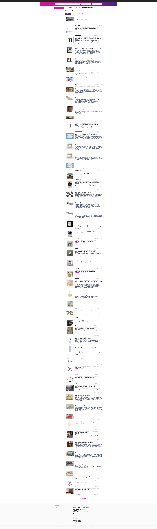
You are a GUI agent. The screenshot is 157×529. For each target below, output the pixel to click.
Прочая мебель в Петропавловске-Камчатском (80, 260)
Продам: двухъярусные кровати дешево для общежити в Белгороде (86, 124)
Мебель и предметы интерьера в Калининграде (88, 133)
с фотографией (81, 13)
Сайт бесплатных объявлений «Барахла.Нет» (69, 526)
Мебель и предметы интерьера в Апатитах (86, 280)
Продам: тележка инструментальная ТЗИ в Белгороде (84, 58)
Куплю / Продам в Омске (77, 76)
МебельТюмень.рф (78, 179)
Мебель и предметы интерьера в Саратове (86, 181)
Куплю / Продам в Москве (78, 230)
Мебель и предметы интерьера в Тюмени (86, 172)
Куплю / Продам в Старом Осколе (78, 394)
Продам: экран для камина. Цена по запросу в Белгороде (84, 328)
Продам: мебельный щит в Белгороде (81, 97)
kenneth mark (77, 268)
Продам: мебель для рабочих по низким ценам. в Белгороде (85, 471)
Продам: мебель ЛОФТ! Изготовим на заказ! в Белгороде (84, 377)
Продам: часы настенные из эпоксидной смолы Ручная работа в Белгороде (87, 182)
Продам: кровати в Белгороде (80, 367)
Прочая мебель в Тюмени (94, 172)
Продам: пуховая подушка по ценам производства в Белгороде (85, 163)
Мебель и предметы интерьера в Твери (85, 240)
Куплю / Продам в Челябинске (78, 337)
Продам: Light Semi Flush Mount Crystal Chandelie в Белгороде (85, 261)
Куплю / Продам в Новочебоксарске (79, 86)
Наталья (76, 64)
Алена (76, 478)
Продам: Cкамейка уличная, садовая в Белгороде (83, 18)
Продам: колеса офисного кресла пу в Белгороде (83, 192)
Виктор (76, 486)
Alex (75, 54)
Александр (77, 439)
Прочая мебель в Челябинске (96, 337)
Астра (76, 84)
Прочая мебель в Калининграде (98, 133)
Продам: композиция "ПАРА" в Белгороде (82, 320)
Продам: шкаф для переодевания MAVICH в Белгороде (84, 452)
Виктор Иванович (78, 25)
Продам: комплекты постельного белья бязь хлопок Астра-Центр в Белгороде (88, 77)
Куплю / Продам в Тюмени (78, 172)
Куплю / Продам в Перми (78, 191)
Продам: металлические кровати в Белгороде (82, 357)
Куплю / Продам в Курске (78, 270)
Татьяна (76, 343)
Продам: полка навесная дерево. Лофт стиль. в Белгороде (84, 442)
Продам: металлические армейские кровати (82, 395)
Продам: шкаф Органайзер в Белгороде (81, 432)
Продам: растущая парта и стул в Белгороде (82, 116)
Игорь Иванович (77, 494)
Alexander (76, 248)
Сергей (76, 325)
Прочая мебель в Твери (93, 240)
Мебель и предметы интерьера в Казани (86, 421)
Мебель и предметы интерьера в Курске (85, 270)
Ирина (76, 121)
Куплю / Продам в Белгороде (78, 27)
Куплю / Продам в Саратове (78, 181)
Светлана (76, 364)
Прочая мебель (90, 7)
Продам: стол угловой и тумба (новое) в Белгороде (83, 173)
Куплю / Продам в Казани (78, 421)
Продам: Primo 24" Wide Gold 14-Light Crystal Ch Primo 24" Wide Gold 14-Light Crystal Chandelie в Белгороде (88, 282)
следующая (84, 498)
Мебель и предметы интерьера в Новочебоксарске (89, 86)
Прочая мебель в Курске (93, 270)
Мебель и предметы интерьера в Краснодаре (88, 385)
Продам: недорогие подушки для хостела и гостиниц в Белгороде (86, 134)
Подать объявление (70, 0)
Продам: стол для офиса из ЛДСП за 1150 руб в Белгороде (84, 144)
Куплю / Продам (68, 7)
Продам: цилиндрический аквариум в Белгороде (83, 338)
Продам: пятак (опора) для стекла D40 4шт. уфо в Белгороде (85, 251)
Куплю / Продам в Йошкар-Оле (78, 376)
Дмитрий (76, 93)
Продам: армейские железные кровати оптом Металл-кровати (85, 28)
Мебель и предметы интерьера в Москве (86, 230)
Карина (76, 208)
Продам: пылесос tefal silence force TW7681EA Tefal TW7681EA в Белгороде (87, 231)
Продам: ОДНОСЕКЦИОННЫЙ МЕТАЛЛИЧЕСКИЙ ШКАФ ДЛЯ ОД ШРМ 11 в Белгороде (87, 347)
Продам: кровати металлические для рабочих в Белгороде (85, 386)
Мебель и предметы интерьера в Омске (85, 76)
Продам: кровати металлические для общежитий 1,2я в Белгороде (86, 67)
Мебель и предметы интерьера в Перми (85, 191)
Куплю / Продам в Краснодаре (78, 385)
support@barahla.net (77, 521)
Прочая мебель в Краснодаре (97, 385)
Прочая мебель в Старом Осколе (98, 394)
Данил (76, 429)
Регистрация (100, 0)
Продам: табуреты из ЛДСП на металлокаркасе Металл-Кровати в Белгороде (88, 38)
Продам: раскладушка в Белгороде (81, 202)
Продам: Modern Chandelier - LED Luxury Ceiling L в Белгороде (85, 271)
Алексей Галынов (78, 228)
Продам (75, 13)
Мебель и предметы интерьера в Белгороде (87, 27)
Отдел (76, 74)
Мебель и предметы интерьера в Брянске (86, 123)
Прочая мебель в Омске (93, 76)
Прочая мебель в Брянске (94, 123)
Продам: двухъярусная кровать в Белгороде (82, 481)
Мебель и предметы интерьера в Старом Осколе (88, 394)
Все (68, 13)
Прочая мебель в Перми (93, 191)
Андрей (76, 189)
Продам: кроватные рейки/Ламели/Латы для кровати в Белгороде (86, 422)
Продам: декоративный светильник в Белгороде (83, 221)
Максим (76, 103)
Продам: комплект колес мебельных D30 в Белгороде (84, 241)
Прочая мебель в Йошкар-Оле (97, 376)
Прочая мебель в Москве (94, 230)
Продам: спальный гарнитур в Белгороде (82, 489)
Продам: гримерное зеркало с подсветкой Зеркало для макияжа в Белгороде (88, 48)
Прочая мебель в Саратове (95, 181)
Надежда (76, 354)
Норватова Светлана (78, 131)
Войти (97, 0)
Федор (76, 383)
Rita (75, 419)
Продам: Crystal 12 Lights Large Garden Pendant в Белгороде (85, 301)
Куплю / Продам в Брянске (78, 123)
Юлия (76, 392)
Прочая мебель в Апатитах (95, 280)
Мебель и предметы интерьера (79, 7)
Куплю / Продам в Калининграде (78, 133)
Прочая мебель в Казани (94, 421)
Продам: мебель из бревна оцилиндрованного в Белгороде (85, 88)
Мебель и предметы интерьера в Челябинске (87, 337)
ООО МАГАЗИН (77, 238)
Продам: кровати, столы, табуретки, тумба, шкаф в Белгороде (85, 405)
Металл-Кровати (78, 35)
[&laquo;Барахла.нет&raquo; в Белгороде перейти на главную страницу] (57, 0)
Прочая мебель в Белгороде (96, 27)
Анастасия (76, 401)
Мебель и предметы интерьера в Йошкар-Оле (88, 376)
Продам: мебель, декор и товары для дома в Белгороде (84, 311)
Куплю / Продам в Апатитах (78, 280)
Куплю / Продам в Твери (77, 240)
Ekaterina (76, 374)
